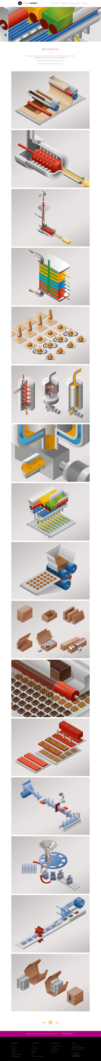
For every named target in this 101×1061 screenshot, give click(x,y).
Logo (32, 1046)
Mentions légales (15, 1056)
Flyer (32, 1054)
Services (64, 3)
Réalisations (74, 3)
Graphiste (54, 1048)
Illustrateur (54, 1052)
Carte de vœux (34, 1048)
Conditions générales (16, 1054)
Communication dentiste (37, 1056)
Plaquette (33, 1052)
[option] (50, 24)
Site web (33, 1050)
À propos (55, 3)
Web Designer (55, 1050)
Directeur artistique (56, 1046)
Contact (84, 3)
